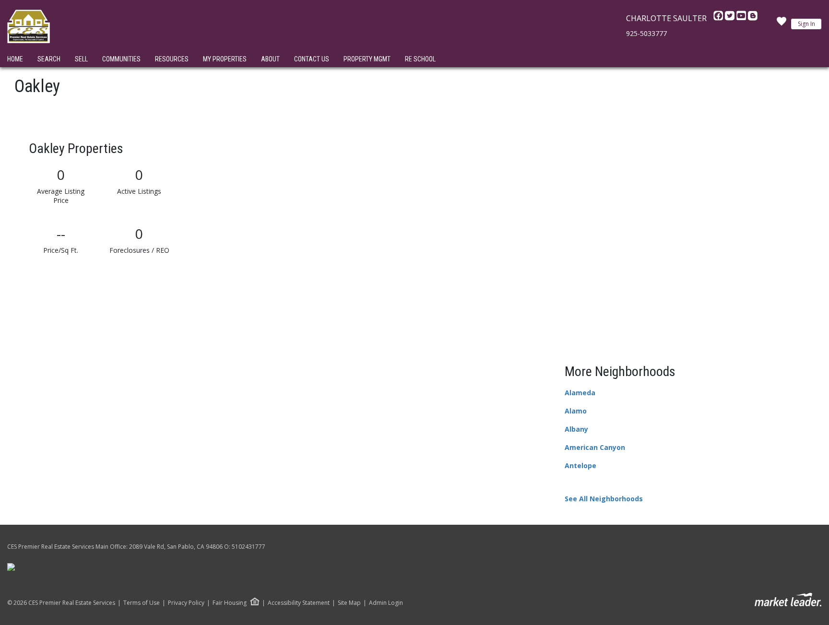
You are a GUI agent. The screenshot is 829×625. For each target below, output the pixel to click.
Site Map (349, 603)
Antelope (580, 465)
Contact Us (311, 59)
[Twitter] (730, 18)
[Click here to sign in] (781, 24)
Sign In (806, 24)
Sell (81, 59)
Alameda (580, 392)
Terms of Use (141, 603)
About (270, 59)
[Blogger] (753, 18)
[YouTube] (742, 18)
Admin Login (386, 603)
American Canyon (595, 447)
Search (48, 59)
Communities (121, 59)
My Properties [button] (225, 59)
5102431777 (248, 546)
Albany (576, 429)
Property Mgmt (367, 59)
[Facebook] (719, 18)
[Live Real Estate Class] (11, 567)
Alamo (576, 410)
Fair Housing (230, 603)
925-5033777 (646, 33)
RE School (420, 59)
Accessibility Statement (299, 603)
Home (15, 59)
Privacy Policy (186, 603)
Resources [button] (172, 59)
